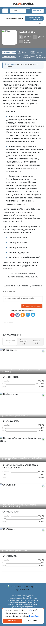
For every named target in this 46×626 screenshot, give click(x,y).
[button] (33, 315)
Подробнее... (35, 616)
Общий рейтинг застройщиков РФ (35, 18)
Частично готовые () (23, 342)
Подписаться (37, 11)
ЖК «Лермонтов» (10, 421)
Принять (12, 621)
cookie (29, 610)
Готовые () (36, 342)
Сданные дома (9, 56)
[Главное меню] (5, 11)
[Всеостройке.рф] (23, 3)
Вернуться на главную (14, 18)
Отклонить (33, 621)
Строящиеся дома (9, 52)
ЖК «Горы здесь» (11, 377)
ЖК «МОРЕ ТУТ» (10, 512)
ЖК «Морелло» (9, 556)
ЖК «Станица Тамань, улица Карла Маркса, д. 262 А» (20, 466)
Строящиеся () (10, 342)
